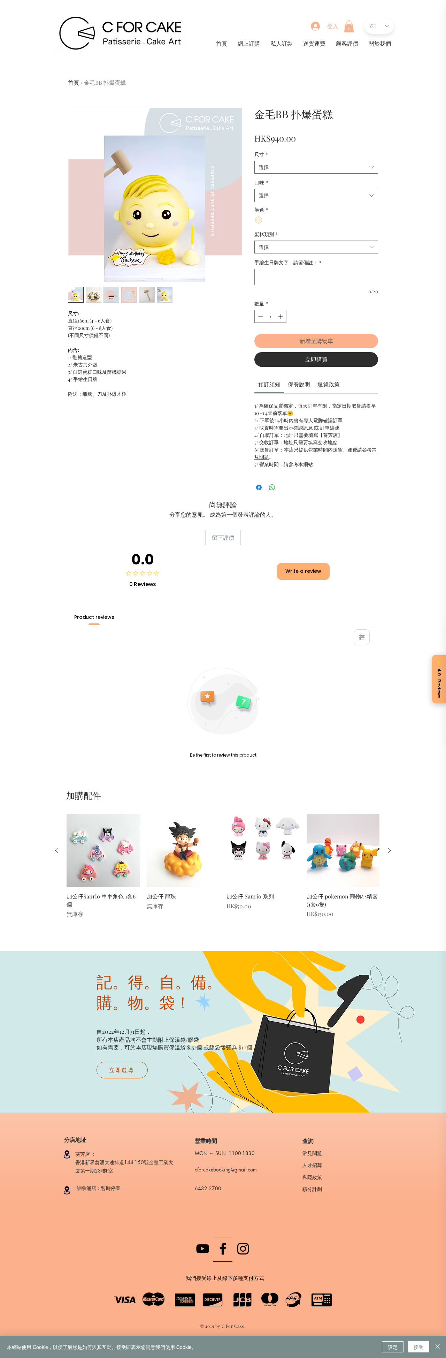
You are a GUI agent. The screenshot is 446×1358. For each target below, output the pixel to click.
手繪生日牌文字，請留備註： (288, 262)
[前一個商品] (56, 850)
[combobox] (316, 167)
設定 (393, 1346)
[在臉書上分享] (259, 487)
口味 (261, 182)
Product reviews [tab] (94, 617)
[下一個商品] (389, 850)
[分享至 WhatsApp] (272, 487)
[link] (269, 384)
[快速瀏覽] (103, 850)
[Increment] (281, 316)
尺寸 (261, 154)
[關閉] (437, 1346)
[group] (223, 870)
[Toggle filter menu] (362, 637)
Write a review (303, 571)
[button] (349, 26)
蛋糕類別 (266, 234)
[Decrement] (259, 316)
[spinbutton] (270, 316)
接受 (418, 1346)
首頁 (73, 82)
